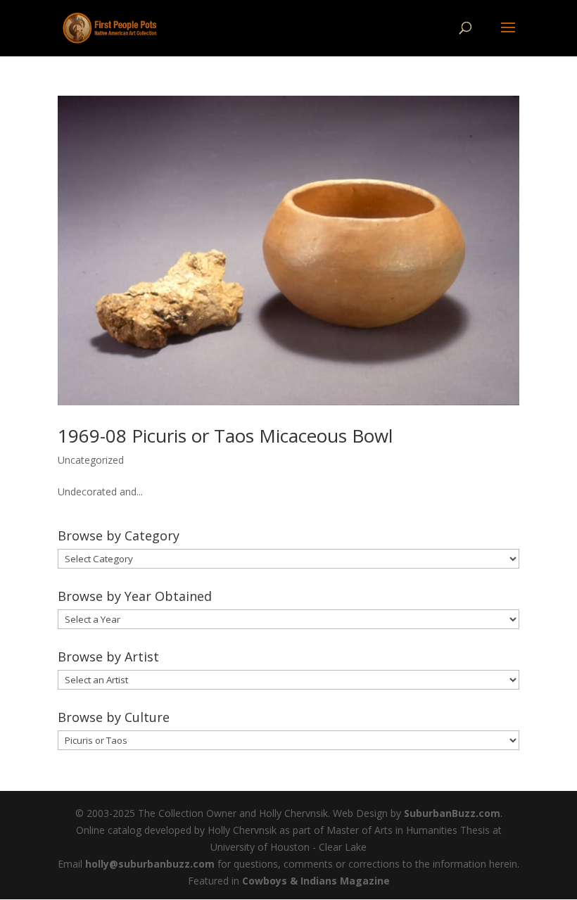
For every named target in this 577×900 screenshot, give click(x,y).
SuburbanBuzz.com (452, 813)
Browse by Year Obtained (135, 596)
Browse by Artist (108, 656)
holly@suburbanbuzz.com (150, 863)
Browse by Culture (114, 717)
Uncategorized (91, 460)
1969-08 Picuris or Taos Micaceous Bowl (225, 435)
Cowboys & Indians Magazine (316, 880)
